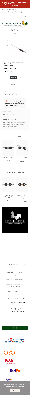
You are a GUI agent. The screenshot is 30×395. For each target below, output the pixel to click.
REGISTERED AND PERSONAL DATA (14, 284)
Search (26, 17)
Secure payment (16, 281)
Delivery (7, 279)
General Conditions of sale (17, 279)
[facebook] (13, 327)
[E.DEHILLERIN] (15, 24)
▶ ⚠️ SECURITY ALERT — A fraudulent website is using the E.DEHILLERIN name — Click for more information (15, 4)
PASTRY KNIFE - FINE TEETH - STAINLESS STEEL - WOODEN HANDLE (8, 195)
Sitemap (18, 286)
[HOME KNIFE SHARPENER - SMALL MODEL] (9, 134)
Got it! (15, 390)
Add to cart (13, 77)
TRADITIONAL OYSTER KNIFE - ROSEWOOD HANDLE (22, 195)
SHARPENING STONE (8, 157)
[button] (20, 77)
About (9, 281)
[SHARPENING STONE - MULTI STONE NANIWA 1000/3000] (20, 134)
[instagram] (16, 327)
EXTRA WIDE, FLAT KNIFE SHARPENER (22, 158)
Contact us (11, 286)
